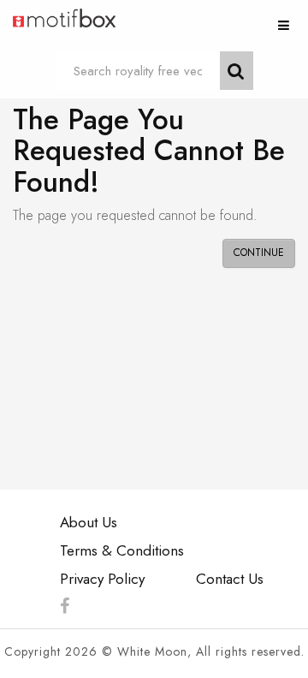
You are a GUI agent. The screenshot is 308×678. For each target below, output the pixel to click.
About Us (88, 522)
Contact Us (230, 578)
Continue (259, 252)
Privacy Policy (102, 578)
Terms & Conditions (122, 550)
